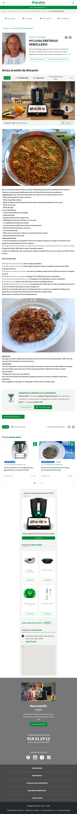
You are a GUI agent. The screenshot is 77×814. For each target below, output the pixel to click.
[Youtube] (35, 757)
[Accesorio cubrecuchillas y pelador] (29, 560)
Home (4, 11)
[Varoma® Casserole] (47, 560)
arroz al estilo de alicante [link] (56, 11)
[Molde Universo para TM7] (29, 593)
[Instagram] (42, 757)
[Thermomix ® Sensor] (47, 593)
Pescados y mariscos (48, 462)
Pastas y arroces (9, 462)
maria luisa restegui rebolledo (32, 11)
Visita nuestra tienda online (38, 7)
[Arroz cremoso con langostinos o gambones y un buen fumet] (20, 451)
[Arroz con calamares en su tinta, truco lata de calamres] (57, 451)
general (45, 11)
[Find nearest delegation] (3, 2)
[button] (73, 2)
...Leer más (66, 54)
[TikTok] (49, 757)
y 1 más (58, 462)
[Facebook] (28, 757)
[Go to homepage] (38, 3)
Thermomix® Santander (14, 11)
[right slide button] (73, 483)
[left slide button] (4, 483)
